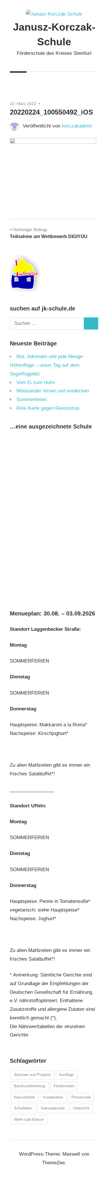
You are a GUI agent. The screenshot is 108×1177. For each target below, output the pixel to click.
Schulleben (23, 1108)
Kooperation (53, 1097)
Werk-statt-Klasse (29, 1119)
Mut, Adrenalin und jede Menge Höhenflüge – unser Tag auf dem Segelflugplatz (46, 365)
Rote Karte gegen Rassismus (47, 408)
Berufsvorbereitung (29, 1086)
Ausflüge (66, 1075)
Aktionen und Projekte (32, 1075)
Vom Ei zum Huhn (35, 382)
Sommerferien (31, 399)
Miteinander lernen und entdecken (52, 391)
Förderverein (64, 1086)
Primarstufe (81, 1097)
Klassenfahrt (24, 1097)
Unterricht (81, 1108)
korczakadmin (77, 126)
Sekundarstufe (53, 1108)
